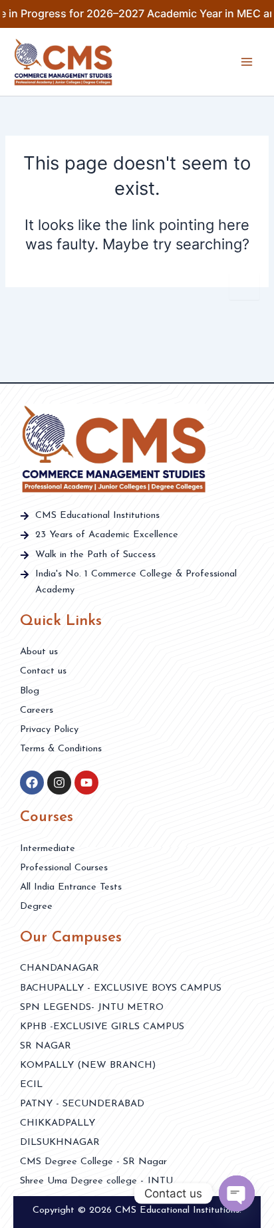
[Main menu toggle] (247, 62)
